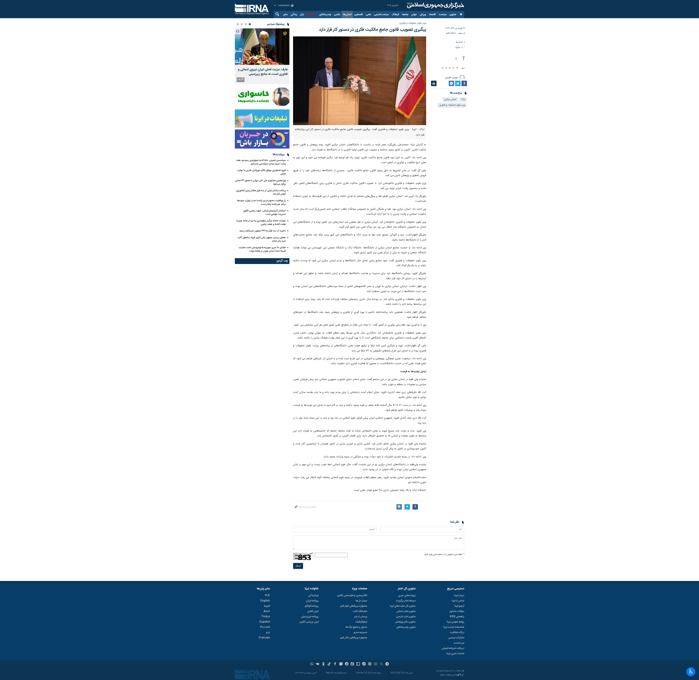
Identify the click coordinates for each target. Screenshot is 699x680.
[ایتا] (352, 664)
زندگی (294, 14)
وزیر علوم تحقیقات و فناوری (452, 105)
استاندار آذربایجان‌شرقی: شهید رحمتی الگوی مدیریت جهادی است (264, 212)
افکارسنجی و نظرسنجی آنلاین (352, 595)
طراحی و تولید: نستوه (449, 675)
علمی (368, 14)
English (265, 601)
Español (264, 622)
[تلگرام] (387, 664)
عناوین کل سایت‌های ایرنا (403, 606)
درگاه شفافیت (457, 632)
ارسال (298, 566)
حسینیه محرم (360, 632)
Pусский (265, 627)
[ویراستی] (340, 664)
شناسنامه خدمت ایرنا (453, 627)
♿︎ (691, 671)
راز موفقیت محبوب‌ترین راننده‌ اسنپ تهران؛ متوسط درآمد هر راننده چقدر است (261, 202)
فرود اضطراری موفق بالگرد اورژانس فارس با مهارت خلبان (261, 172)
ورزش (423, 14)
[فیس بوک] (335, 664)
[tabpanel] (262, 56)
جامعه (405, 14)
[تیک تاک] (329, 664)
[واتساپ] (311, 664)
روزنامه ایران (312, 601)
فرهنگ (395, 14)
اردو (268, 632)
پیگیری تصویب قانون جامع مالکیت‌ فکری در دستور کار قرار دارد (372, 29)
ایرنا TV (310, 14)
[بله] (364, 664)
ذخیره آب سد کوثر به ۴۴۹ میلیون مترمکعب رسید (262, 231)
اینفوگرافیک (361, 622)
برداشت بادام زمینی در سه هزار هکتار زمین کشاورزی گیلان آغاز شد (261, 192)
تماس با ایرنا (458, 601)
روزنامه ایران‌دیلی (310, 616)
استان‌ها (347, 14)
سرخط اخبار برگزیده (406, 601)
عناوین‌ (452, 14)
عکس (337, 14)
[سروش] (346, 664)
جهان (414, 14)
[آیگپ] (358, 664)
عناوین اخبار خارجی (406, 616)
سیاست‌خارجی (381, 14)
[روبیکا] (375, 664)
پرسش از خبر (360, 616)
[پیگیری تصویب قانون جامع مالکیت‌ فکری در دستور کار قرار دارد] (359, 80)
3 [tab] (242, 24)
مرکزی (457, 47)
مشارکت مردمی (456, 638)
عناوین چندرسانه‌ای (406, 627)
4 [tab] (238, 24)
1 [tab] (250, 24)
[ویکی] (317, 664)
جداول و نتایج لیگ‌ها (356, 627)
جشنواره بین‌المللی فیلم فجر (353, 606)
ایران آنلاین (313, 611)
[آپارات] (369, 664)
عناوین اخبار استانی (406, 611)
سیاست (443, 14)
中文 (267, 595)
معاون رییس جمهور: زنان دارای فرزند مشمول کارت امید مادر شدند (261, 239)
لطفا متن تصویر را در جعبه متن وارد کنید (444, 554)
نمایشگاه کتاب (360, 611)
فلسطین (358, 14)
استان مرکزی (450, 99)
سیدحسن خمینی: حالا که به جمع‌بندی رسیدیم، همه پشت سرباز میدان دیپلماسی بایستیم (261, 162)
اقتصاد (432, 14)
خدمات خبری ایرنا (455, 653)
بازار (302, 14)
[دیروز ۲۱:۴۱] (262, 46)
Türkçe (265, 616)
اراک (463, 99)
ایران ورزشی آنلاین (309, 622)
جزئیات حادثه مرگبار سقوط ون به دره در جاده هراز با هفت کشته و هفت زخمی (261, 222)
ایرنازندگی (313, 595)
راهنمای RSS (457, 616)
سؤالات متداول (456, 611)
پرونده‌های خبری (407, 595)
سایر (285, 14)
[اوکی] (323, 664)
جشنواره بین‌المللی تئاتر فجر (353, 638)
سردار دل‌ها (361, 601)
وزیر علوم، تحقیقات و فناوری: (412, 23)
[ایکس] (381, 664)
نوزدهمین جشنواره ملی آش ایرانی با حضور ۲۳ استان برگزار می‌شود (260, 182)
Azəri (267, 611)
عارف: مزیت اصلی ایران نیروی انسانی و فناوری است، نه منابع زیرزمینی (263, 72)
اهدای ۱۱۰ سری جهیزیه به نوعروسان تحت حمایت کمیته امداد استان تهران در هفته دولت (262, 249)
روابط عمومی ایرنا (455, 622)
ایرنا (435, 5)
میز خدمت (459, 643)
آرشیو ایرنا (459, 606)
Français (264, 638)
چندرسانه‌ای (325, 14)
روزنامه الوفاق (312, 606)
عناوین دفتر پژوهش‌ (405, 622)
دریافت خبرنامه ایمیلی (453, 648)
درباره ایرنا (459, 595)
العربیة (267, 606)
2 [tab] (246, 24)
